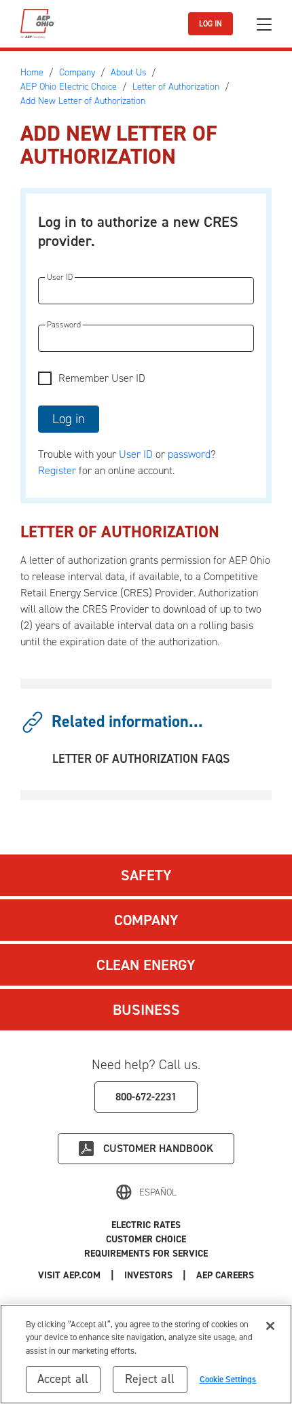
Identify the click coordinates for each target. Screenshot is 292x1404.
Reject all (150, 1379)
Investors (148, 1275)
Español (158, 1192)
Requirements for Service (146, 1253)
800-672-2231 (146, 1097)
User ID (136, 454)
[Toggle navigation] (264, 24)
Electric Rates (146, 1225)
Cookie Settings (228, 1379)
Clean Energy (146, 965)
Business (146, 1010)
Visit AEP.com (69, 1275)
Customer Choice (146, 1239)
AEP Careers (225, 1275)
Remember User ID (101, 378)
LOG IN (210, 23)
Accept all (63, 1379)
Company (146, 920)
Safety (146, 875)
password (189, 454)
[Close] (270, 1326)
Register (57, 470)
